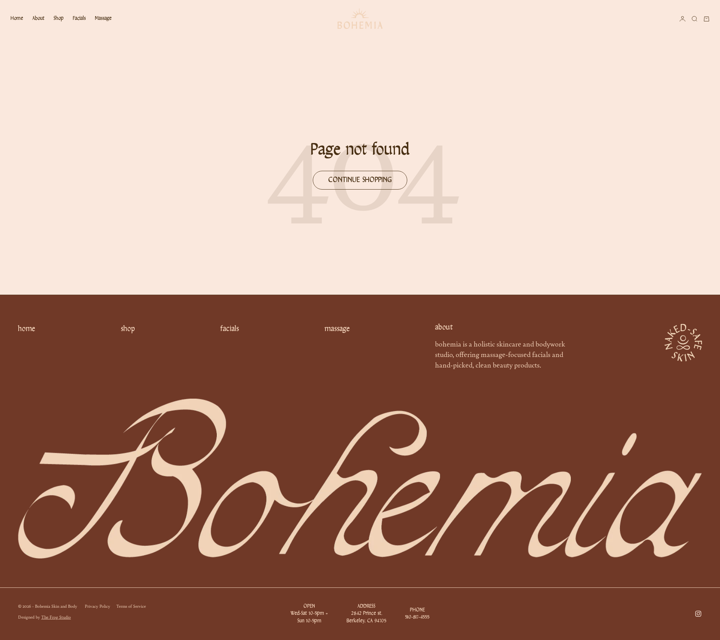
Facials (79, 18)
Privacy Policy (97, 606)
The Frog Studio (56, 617)
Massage (103, 18)
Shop (59, 18)
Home (16, 18)
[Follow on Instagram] (698, 613)
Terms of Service (131, 606)
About (38, 18)
